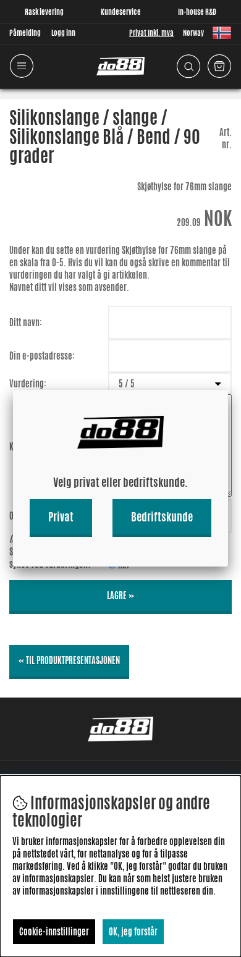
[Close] (228, 390)
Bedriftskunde (162, 516)
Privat (61, 516)
